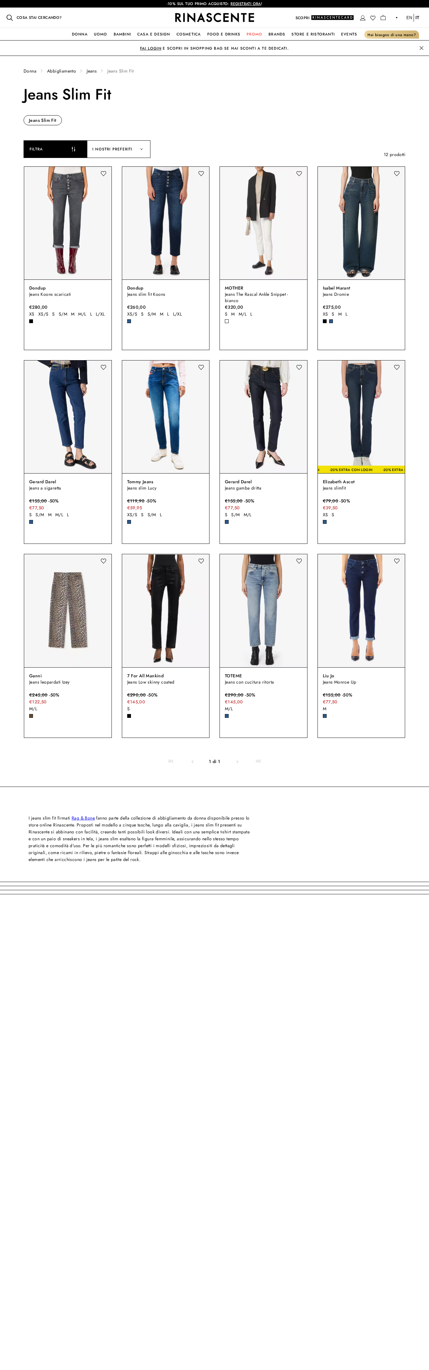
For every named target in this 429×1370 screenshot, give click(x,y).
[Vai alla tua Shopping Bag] (383, 17)
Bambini (122, 34)
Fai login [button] (150, 48)
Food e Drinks (224, 34)
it (417, 17)
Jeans (92, 71)
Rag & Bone (83, 818)
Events (349, 34)
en (409, 17)
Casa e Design (153, 34)
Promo (254, 34)
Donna (80, 34)
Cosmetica (188, 34)
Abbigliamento (61, 71)
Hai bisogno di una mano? (391, 35)
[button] (363, 18)
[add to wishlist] (103, 173)
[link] (171, 761)
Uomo (100, 34)
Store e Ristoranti (313, 34)
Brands (277, 34)
